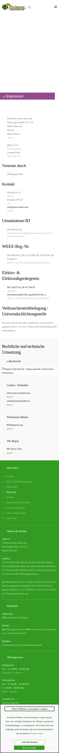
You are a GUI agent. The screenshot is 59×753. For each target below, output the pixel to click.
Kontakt (9, 497)
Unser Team (11, 518)
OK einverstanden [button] (29, 748)
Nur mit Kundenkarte (15, 507)
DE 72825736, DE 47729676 (21, 287)
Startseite (10, 476)
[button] (55, 7)
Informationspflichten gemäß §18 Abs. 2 (26, 294)
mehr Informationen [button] (29, 742)
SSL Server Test (14, 449)
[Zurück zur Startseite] (14, 7)
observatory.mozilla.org (18, 393)
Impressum (11, 492)
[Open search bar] (29, 7)
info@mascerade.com (17, 207)
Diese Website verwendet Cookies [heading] (29, 708)
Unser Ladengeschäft (15, 513)
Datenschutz (11, 487)
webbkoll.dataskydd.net (18, 401)
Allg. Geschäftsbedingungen (19, 481)
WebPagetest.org (15, 425)
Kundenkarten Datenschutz (18, 502)
